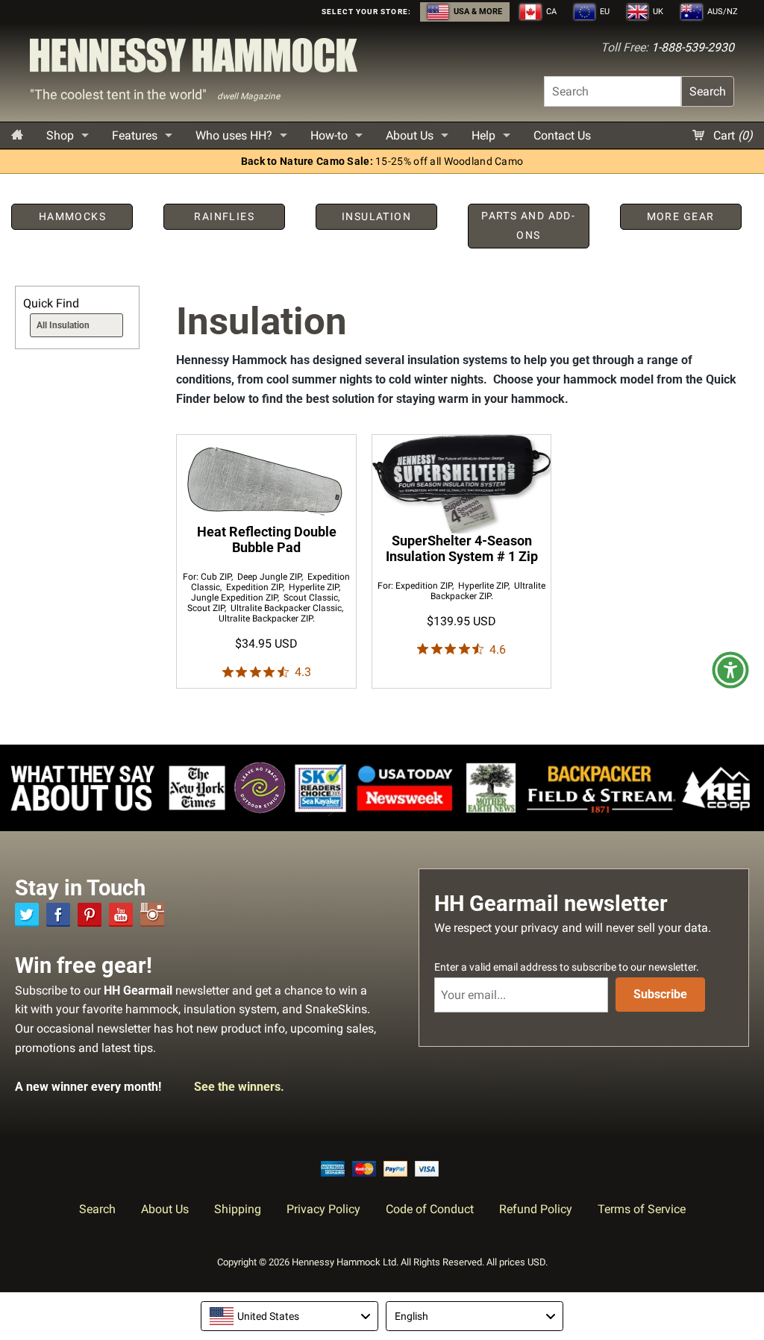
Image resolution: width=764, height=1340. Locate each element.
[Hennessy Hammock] (193, 59)
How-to (329, 135)
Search (707, 91)
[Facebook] (58, 915)
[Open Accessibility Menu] (730, 670)
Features (134, 135)
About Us (409, 135)
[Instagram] (152, 915)
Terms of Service (642, 1209)
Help (483, 135)
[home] (17, 135)
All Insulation (63, 325)
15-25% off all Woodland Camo (382, 161)
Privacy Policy (323, 1209)
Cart (731, 135)
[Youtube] (121, 915)
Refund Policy (535, 1209)
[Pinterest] (89, 915)
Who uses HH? (233, 135)
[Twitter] (27, 915)
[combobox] (289, 1316)
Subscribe (660, 994)
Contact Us (562, 135)
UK (657, 11)
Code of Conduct (430, 1209)
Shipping (237, 1209)
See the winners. (239, 1087)
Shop (60, 135)
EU (604, 11)
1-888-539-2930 (692, 47)
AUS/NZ (721, 11)
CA (550, 11)
